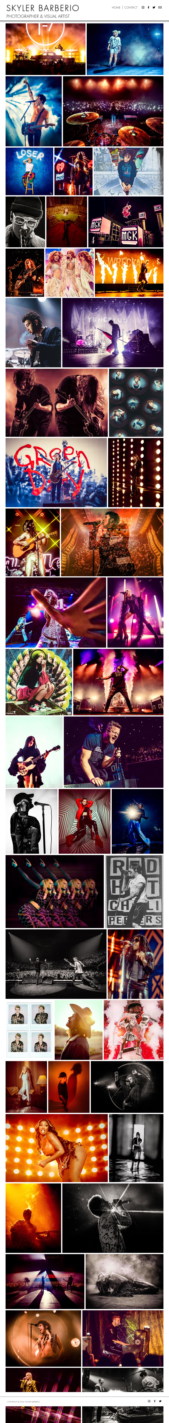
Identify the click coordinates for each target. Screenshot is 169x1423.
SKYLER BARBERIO (43, 8)
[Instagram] (143, 7)
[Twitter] (154, 7)
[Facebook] (148, 7)
